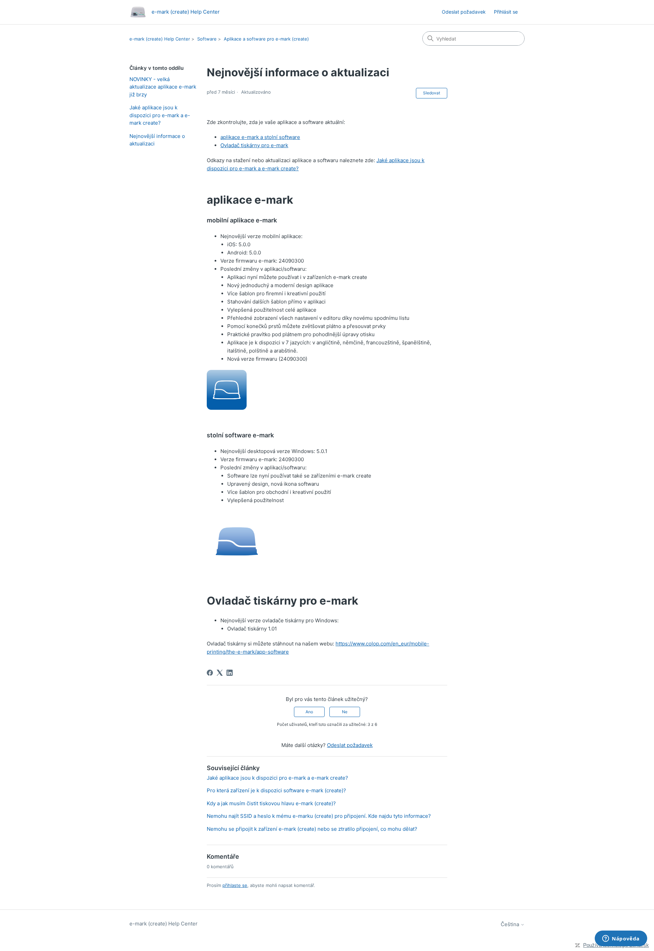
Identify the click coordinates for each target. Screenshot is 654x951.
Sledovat (431, 92)
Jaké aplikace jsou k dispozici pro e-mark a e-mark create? (159, 115)
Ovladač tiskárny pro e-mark (254, 145)
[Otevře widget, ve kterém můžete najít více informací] (621, 939)
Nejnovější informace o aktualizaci (157, 140)
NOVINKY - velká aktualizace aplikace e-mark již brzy (162, 87)
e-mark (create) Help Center (159, 39)
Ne (344, 711)
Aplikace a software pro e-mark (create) (266, 39)
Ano (309, 711)
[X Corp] (220, 673)
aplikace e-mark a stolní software (260, 137)
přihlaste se (234, 885)
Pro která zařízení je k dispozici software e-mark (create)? (276, 790)
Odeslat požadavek (464, 12)
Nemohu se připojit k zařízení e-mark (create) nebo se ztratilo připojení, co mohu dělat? (312, 829)
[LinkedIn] (230, 673)
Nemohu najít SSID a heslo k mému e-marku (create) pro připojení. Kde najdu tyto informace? (319, 816)
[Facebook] (210, 673)
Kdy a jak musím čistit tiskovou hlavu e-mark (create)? (271, 803)
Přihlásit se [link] (506, 12)
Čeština (510, 924)
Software (207, 39)
